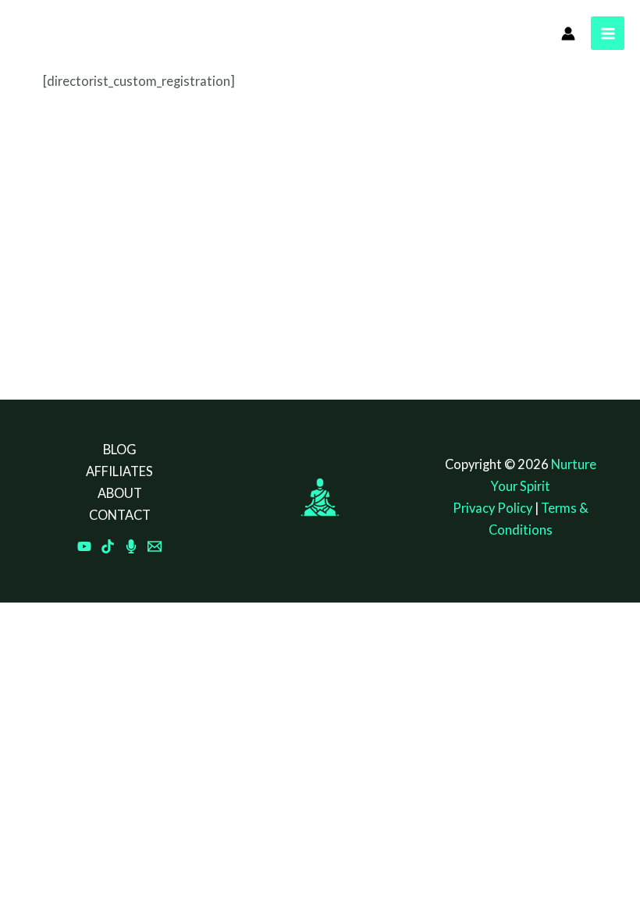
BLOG (120, 449)
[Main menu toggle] (607, 33)
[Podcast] (131, 546)
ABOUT (120, 492)
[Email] (155, 546)
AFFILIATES (119, 471)
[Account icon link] (568, 34)
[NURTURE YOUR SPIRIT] (50, 32)
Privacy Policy (492, 507)
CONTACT (120, 514)
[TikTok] (108, 546)
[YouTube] (84, 546)
